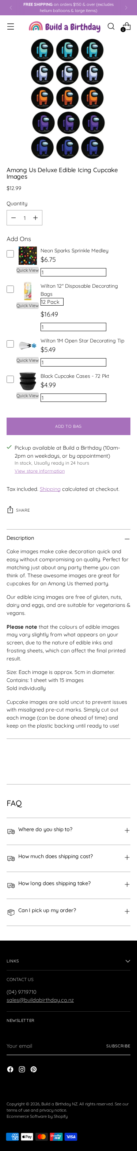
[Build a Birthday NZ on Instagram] (22, 1070)
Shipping (50, 488)
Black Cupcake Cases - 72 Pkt (75, 376)
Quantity (17, 203)
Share (23, 510)
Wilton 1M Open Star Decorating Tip (82, 340)
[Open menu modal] (10, 26)
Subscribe (118, 1046)
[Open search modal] (110, 26)
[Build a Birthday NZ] (64, 26)
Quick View (27, 270)
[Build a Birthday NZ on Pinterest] (34, 1070)
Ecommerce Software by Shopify (37, 1116)
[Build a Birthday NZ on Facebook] (11, 1070)
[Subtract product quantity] (13, 217)
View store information (40, 471)
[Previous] (11, 7)
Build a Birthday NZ (59, 1104)
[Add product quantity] (35, 217)
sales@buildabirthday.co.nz (40, 999)
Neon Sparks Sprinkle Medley (75, 250)
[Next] (126, 7)
